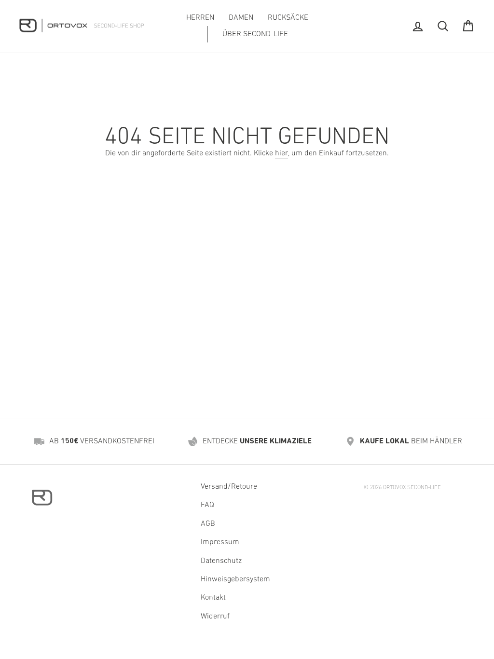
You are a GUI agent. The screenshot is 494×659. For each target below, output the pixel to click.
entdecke (257, 441)
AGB (208, 524)
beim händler (411, 441)
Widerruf (215, 616)
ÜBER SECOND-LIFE (255, 34)
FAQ (207, 505)
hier (281, 153)
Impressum (220, 542)
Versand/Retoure (229, 487)
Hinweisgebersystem (235, 579)
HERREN (200, 18)
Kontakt (213, 598)
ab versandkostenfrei (101, 441)
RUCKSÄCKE (288, 18)
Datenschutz (221, 561)
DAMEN (241, 18)
